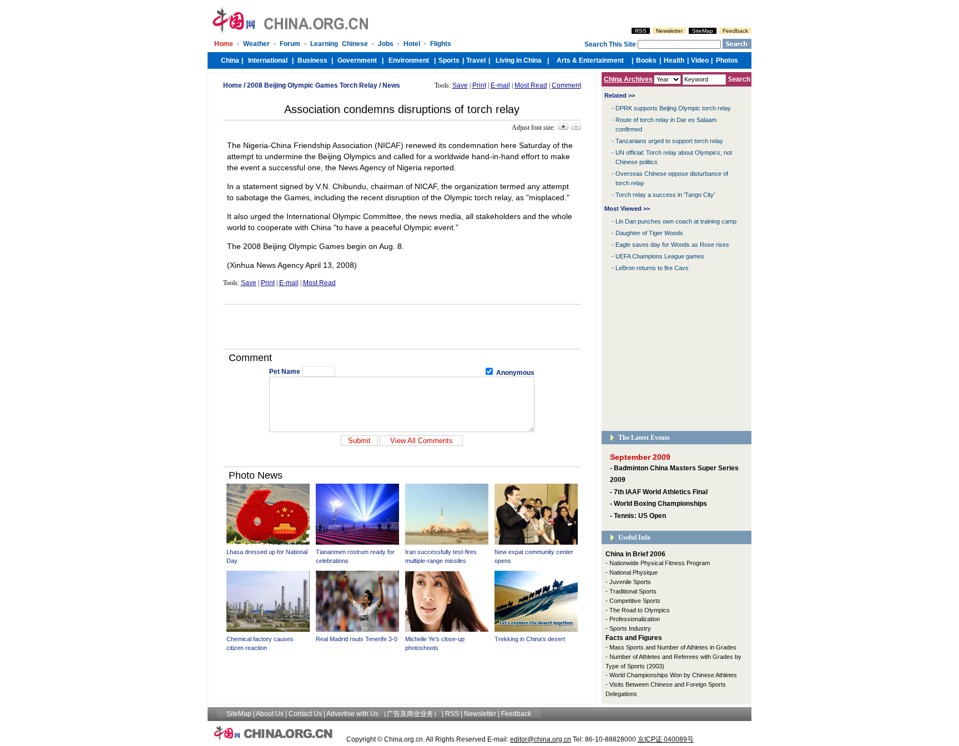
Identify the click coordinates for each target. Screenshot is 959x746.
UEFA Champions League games (659, 256)
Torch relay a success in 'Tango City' (665, 194)
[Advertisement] (402, 326)
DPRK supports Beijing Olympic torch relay (673, 108)
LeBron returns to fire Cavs (652, 268)
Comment (566, 85)
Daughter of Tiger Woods (649, 233)
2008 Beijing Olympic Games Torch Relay (312, 85)
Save (460, 85)
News (391, 85)
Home (232, 85)
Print (479, 85)
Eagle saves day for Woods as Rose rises (672, 244)
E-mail (500, 85)
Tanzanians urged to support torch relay (669, 141)
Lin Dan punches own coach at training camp (675, 221)
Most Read (530, 85)
